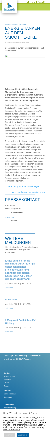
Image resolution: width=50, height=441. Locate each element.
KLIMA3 (13, 43)
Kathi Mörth (14, 283)
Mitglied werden (9, 376)
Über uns (31, 2)
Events (6, 383)
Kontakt (41, 2)
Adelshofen (11, 299)
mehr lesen (9, 287)
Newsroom (8, 397)
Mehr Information (11, 429)
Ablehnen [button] (9, 435)
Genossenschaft (9, 394)
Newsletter (7, 379)
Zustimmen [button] (22, 435)
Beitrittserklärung (10, 408)
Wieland (26, 43)
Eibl (7, 43)
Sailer (19, 43)
